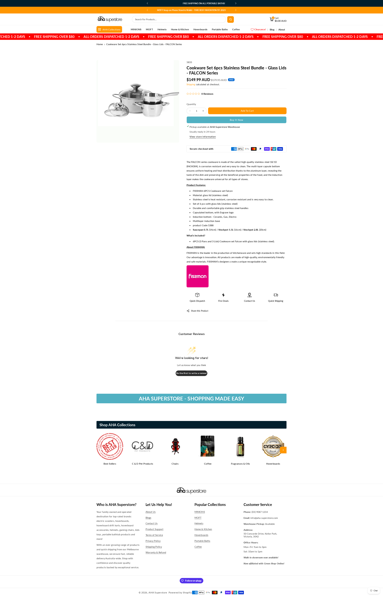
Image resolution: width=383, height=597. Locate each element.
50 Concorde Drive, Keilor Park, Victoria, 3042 (260, 535)
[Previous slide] (147, 3)
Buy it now (236, 119)
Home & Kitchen (203, 529)
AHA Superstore (158, 592)
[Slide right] (283, 450)
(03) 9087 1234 (260, 511)
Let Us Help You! (159, 504)
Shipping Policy (154, 546)
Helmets (198, 523)
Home (99, 44)
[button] (278, 19)
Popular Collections (210, 504)
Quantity (191, 104)
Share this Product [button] (199, 311)
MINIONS (199, 511)
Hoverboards (273, 463)
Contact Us (152, 523)
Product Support (155, 529)
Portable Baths (202, 540)
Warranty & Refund (156, 552)
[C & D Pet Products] (142, 446)
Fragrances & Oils (240, 463)
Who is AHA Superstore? (116, 504)
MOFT (197, 517)
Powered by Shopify (180, 592)
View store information (203, 136)
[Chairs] (175, 446)
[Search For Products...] (230, 19)
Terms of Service (154, 534)
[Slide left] (99, 450)
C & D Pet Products (142, 463)
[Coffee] (207, 446)
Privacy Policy (153, 540)
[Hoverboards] (273, 446)
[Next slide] (235, 3)
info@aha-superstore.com (264, 517)
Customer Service (258, 504)
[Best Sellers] (109, 446)
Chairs (175, 463)
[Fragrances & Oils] (240, 446)
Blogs (148, 517)
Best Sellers (110, 463)
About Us (151, 511)
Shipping (191, 84)
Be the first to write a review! (191, 373)
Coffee (207, 463)
